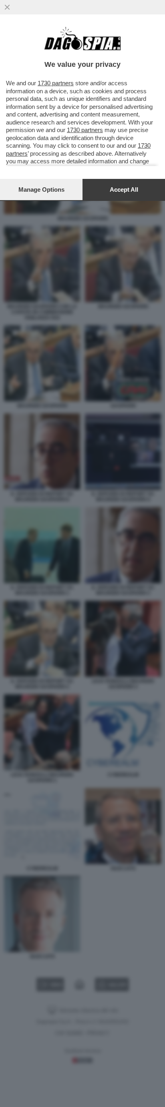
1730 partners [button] (56, 83)
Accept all (124, 189)
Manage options (41, 189)
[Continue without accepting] (7, 7)
